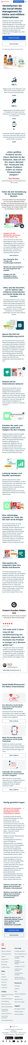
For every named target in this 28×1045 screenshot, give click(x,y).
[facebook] (6, 1041)
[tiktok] (25, 1041)
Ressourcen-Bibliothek (20, 994)
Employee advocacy (6, 1013)
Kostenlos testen (18, 1)
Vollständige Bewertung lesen (11, 670)
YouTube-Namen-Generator (19, 974)
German (13, 1026)
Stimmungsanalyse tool (20, 954)
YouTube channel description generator (20, 978)
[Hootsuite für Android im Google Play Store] (19, 1038)
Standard (3, 977)
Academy (17, 988)
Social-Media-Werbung (7, 1020)
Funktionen (4, 987)
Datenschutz (21, 1032)
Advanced (3, 982)
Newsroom (4, 964)
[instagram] (3, 1041)
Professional (4, 979)
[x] (9, 1041)
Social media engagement (4, 1010)
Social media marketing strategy (7, 995)
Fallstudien (17, 986)
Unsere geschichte (6, 954)
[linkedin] (18, 1041)
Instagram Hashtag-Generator (20, 957)
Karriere (3, 956)
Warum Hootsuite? (6, 951)
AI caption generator (20, 951)
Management (4, 959)
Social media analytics (6, 998)
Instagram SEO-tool (20, 966)
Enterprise (4, 985)
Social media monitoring (4, 1017)
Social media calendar (6, 1006)
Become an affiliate (19, 1002)
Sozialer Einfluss (5, 967)
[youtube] (13, 1041)
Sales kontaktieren (19, 1014)
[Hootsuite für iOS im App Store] (9, 1038)
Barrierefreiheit (20, 1034)
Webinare (17, 996)
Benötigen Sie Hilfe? (20, 1009)
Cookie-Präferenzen (9, 1034)
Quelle (14, 95)
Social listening (5, 1001)
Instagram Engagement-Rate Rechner (19, 962)
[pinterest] (21, 1041)
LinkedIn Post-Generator (18, 969)
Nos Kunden (4, 962)
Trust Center (13, 1032)
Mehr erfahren (14, 255)
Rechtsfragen (5, 1032)
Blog (16, 991)
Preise (3, 974)
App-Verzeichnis (19, 999)
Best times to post (6, 1004)
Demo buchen (14, 44)
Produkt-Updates (19, 1011)
